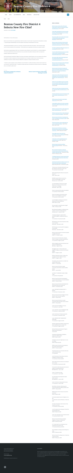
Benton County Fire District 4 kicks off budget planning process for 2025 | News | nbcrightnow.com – (60, 64)
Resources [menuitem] (29, 14)
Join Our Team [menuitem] (36, 14)
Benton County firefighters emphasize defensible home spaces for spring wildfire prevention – (60, 129)
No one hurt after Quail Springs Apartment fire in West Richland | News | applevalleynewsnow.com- (60, 58)
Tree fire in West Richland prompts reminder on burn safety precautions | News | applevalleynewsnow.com (60, 53)
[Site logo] (8, 9)
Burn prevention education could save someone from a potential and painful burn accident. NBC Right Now (60, 151)
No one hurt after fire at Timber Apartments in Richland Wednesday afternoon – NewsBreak (60, 38)
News (9, 18)
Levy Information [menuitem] (17, 14)
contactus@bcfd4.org (8, 455)
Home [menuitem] (6, 14)
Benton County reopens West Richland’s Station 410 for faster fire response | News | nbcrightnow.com (60, 27)
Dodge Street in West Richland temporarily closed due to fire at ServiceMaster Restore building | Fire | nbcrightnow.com (60, 76)
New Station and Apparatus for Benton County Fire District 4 (12, 72)
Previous (5, 70)
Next (46, 70)
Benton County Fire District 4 (32, 6)
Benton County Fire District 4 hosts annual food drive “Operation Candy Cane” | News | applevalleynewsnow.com (60, 43)
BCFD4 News (13, 30)
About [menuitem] (10, 14)
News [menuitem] (24, 14)
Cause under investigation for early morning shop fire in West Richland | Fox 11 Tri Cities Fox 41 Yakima (60, 33)
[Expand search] (68, 15)
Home (5, 18)
